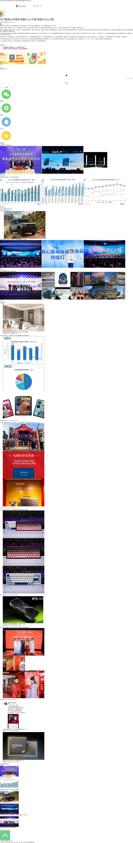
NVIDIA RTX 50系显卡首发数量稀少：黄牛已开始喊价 (14, 623)
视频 (19, 0)
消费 (25, 0)
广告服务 (6, 840)
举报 (1, 67)
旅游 (12, 0)
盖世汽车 (2, 210)
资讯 (3, 0)
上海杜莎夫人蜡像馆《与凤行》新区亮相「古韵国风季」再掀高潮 (14, 627)
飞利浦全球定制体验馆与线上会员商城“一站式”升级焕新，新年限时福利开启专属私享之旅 (19, 422)
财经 (21, 0)
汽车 (28, 0)
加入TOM (11, 840)
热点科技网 (2, 420)
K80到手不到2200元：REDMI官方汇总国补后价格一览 (14, 729)
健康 (23, 0)
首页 (1, 0)
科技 (30, 0)
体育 (8, 0)
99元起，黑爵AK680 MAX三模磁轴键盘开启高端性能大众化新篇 (14, 509)
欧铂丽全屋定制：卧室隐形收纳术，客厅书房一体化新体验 (15, 332)
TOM (4, 333)
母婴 (16, 0)
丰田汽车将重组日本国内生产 (6, 209)
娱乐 (5, 0)
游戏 (10, 0)
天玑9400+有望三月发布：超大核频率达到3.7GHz (13, 760)
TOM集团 (2, 840)
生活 (14, 0)
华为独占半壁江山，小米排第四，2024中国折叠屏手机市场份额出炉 (14, 335)
